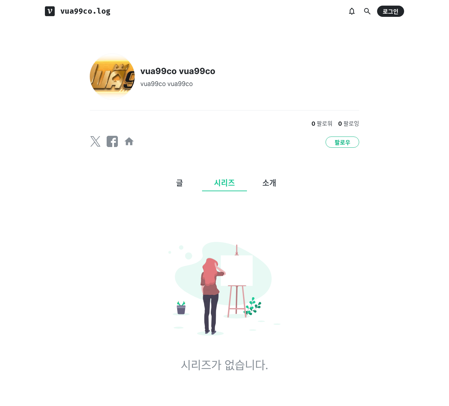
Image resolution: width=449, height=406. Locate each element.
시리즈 (224, 182)
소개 (269, 182)
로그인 (390, 11)
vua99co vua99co (177, 71)
